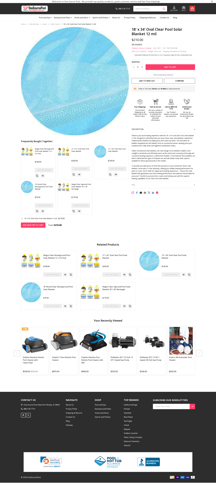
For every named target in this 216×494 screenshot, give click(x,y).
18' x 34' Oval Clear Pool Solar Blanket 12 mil (40, 218)
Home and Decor (81, 17)
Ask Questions (137, 44)
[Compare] (37, 175)
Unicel (126, 425)
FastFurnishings (130, 405)
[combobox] (150, 9)
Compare (179, 81)
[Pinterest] (157, 193)
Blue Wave (128, 417)
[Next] (199, 353)
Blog (175, 17)
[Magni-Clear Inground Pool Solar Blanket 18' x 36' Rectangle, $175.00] (90, 292)
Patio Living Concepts (133, 437)
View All (127, 445)
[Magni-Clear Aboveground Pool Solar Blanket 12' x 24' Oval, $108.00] (31, 261)
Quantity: (136, 62)
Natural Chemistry (131, 441)
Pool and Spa (44, 17)
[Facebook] (137, 193)
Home (23, 24)
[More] (50, 17)
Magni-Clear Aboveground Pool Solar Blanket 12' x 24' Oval (44, 151)
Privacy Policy (129, 17)
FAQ (133, 185)
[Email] (141, 193)
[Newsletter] (192, 406)
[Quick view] (42, 175)
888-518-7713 (29, 409)
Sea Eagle (128, 421)
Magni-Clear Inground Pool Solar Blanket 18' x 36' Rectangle (81, 186)
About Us (116, 17)
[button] (140, 108)
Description (138, 129)
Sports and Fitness (100, 17)
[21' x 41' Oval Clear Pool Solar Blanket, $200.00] (90, 261)
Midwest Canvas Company (141, 48)
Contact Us (164, 17)
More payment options (163, 74)
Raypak (127, 429)
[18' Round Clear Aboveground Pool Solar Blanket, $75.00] (31, 292)
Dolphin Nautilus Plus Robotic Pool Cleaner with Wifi (92, 360)
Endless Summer (131, 433)
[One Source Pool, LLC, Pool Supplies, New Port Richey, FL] (148, 462)
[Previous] (17, 353)
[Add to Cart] (119, 357)
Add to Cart (170, 67)
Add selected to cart (33, 225)
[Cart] (192, 9)
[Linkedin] (153, 193)
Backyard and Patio (62, 17)
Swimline (127, 413)
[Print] (145, 193)
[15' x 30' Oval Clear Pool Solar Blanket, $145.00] (149, 261)
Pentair (127, 409)
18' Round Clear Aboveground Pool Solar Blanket (44, 186)
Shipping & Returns (147, 17)
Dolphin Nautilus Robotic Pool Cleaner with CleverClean (33, 360)
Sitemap (69, 425)
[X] (149, 193)
